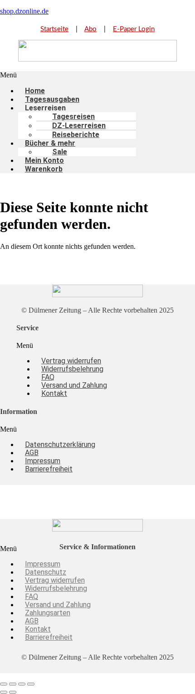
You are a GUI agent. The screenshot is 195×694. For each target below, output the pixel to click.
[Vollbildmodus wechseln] (12, 684)
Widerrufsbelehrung (72, 369)
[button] (97, 75)
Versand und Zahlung (74, 385)
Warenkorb (44, 169)
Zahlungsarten (47, 612)
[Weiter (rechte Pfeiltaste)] (12, 692)
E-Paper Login (134, 29)
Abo (90, 29)
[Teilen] (21, 684)
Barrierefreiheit (49, 469)
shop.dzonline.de (24, 11)
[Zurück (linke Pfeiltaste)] (3, 692)
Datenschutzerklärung (60, 444)
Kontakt (54, 393)
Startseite (54, 29)
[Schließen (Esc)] (30, 684)
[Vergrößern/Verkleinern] (3, 684)
